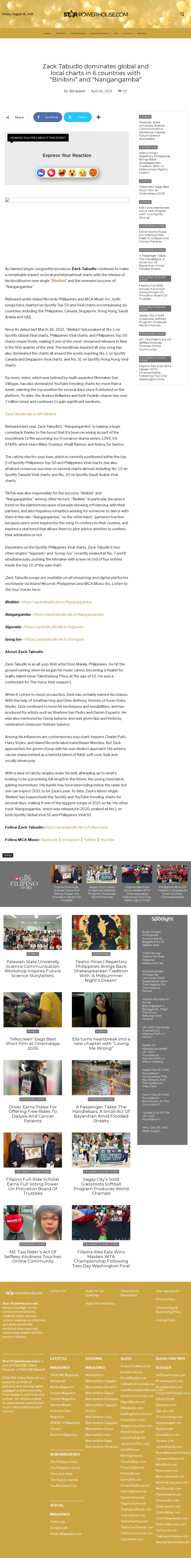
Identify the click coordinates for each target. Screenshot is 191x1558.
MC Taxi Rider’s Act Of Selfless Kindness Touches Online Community (155, 344)
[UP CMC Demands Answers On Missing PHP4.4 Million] (177, 1032)
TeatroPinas (148, 147)
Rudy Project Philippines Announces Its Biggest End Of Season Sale (153, 938)
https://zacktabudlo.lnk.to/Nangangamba (57, 602)
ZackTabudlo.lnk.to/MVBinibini (30, 414)
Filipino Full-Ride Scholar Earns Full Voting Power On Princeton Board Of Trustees (153, 291)
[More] (98, 117)
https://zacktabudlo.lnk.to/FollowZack (76, 827)
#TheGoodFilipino (152, 226)
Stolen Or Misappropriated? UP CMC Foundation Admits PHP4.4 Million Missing (155, 1053)
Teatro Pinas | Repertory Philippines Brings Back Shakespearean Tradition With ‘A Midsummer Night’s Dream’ (154, 162)
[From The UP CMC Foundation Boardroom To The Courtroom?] (177, 1099)
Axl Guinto (77, 91)
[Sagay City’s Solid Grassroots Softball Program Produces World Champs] (180, 312)
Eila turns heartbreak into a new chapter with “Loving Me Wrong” (154, 212)
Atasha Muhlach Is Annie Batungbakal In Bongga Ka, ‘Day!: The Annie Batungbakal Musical (155, 1009)
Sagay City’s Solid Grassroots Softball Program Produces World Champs (152, 320)
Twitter (90, 840)
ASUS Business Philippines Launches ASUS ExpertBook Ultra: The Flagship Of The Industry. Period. (155, 981)
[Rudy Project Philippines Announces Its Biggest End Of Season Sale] (177, 936)
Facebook (49, 840)
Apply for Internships (100, 1303)
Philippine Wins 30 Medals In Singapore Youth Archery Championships (172, 892)
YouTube (107, 840)
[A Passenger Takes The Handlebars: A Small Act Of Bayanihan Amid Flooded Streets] (180, 255)
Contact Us (58, 1291)
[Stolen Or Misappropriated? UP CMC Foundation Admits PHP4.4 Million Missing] (177, 1049)
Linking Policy (165, 1320)
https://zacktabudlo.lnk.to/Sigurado (54, 627)
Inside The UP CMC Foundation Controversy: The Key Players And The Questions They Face (155, 1078)
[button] (182, 14)
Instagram (71, 840)
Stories (8, 855)
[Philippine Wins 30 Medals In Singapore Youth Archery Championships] (172, 874)
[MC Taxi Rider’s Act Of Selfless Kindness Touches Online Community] (180, 339)
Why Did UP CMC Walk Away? (155, 1129)
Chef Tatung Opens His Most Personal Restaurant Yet (153, 958)
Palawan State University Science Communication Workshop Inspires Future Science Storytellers (152, 130)
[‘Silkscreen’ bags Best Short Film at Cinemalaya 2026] (180, 186)
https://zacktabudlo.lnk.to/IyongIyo (54, 639)
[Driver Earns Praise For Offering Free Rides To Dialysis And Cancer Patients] (180, 231)
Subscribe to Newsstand (130, 1293)
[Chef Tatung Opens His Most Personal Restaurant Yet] (177, 957)
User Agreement (168, 1291)
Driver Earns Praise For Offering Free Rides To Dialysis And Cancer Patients (154, 236)
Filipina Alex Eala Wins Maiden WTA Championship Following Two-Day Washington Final (155, 372)
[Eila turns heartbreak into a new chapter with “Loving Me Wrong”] (180, 207)
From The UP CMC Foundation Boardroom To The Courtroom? (155, 1099)
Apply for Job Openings (95, 1293)
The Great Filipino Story (152, 279)
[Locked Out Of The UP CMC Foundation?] (177, 1117)
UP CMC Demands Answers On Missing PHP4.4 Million (155, 1032)
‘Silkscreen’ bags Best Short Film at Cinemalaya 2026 (154, 190)
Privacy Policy (166, 1299)
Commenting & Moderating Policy (169, 1310)
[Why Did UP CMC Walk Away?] (177, 1132)
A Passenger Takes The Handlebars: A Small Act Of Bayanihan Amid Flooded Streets (152, 262)
